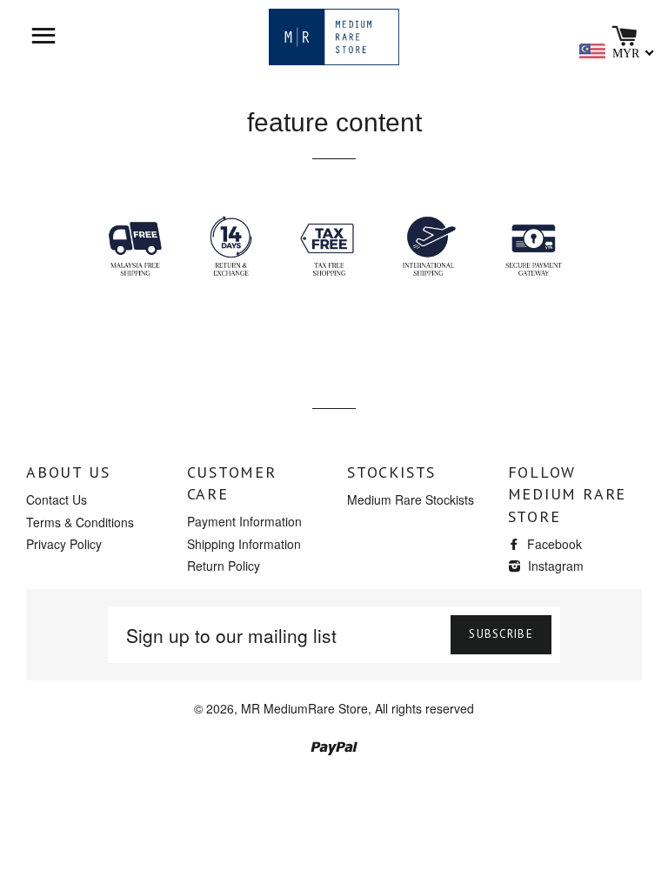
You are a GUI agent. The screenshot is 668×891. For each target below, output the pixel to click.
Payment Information (244, 521)
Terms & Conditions (80, 522)
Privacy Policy (64, 544)
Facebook (553, 544)
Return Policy (223, 565)
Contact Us (56, 499)
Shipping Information (244, 544)
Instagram (554, 565)
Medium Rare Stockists (410, 499)
